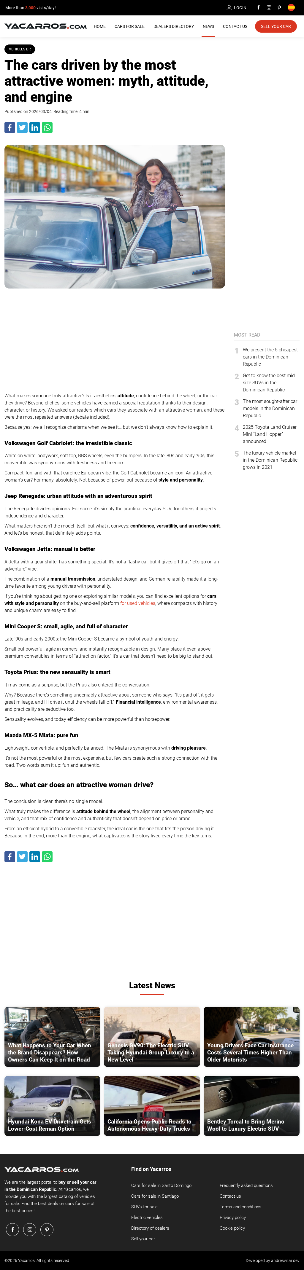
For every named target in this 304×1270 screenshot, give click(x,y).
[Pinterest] (279, 7)
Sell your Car (276, 26)
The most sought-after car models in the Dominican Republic (270, 408)
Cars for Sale (130, 26)
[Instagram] (269, 7)
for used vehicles (137, 603)
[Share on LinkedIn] (35, 131)
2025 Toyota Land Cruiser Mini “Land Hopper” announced (270, 434)
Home (100, 26)
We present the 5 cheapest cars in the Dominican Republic (270, 357)
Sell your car (143, 1239)
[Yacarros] (45, 25)
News (208, 26)
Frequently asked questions (246, 1185)
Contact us (230, 1196)
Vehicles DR (20, 49)
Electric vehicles (147, 1217)
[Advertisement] (114, 338)
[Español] (292, 7)
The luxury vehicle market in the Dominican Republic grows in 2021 (270, 460)
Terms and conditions (241, 1207)
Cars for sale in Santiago (155, 1196)
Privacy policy (233, 1217)
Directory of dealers (150, 1228)
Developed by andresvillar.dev (273, 1260)
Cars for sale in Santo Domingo (161, 1185)
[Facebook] (258, 7)
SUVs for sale (144, 1207)
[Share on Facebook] (10, 131)
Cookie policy (232, 1228)
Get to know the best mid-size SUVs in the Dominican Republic (269, 383)
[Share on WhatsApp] (47, 131)
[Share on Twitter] (22, 131)
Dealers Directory (173, 26)
